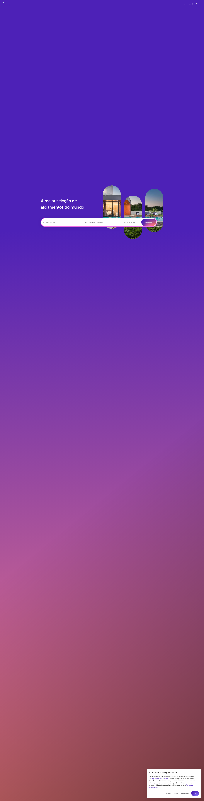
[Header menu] (200, 4)
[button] (200, 4)
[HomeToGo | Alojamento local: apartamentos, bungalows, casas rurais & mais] (6, 4)
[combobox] (62, 222)
